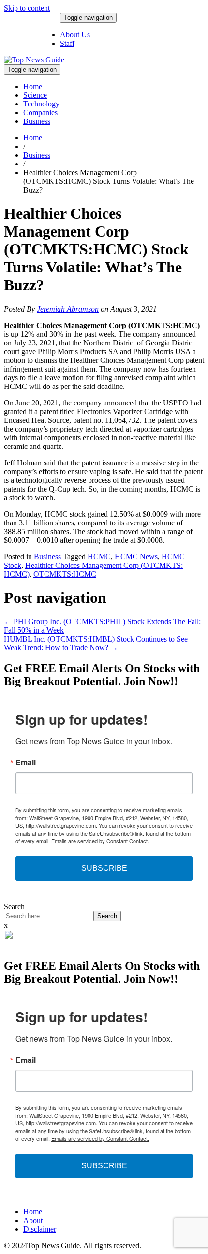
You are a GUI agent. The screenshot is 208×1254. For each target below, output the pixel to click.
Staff (67, 43)
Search (14, 906)
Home (32, 86)
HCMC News (136, 556)
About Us (75, 34)
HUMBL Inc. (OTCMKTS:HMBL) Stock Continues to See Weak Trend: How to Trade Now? (96, 643)
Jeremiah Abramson (68, 309)
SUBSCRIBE (104, 868)
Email (25, 762)
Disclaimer (39, 1229)
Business (36, 121)
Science (35, 95)
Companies (40, 112)
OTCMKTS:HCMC (64, 574)
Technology (41, 104)
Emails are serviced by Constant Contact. (100, 841)
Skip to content (27, 8)
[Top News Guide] (34, 60)
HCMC (99, 556)
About (33, 1220)
